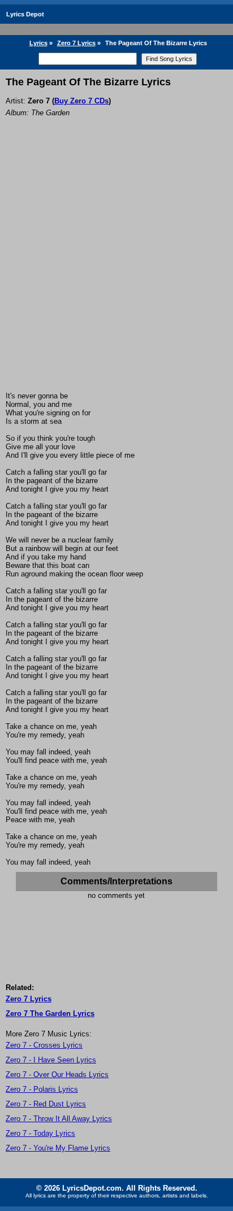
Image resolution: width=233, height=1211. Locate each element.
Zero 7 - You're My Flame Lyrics (58, 1148)
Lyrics (38, 43)
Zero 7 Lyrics (76, 43)
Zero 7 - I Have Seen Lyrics (51, 1060)
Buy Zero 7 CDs (81, 101)
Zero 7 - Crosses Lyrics (44, 1045)
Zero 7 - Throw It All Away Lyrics (59, 1118)
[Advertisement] (116, 269)
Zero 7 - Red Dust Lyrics (46, 1104)
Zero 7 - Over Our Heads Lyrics (57, 1074)
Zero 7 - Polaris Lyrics (42, 1089)
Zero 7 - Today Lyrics (40, 1133)
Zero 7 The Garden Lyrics (50, 1013)
